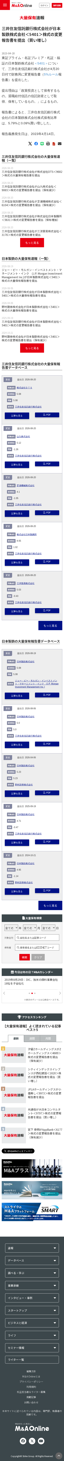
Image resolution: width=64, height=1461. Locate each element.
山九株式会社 (23, 436)
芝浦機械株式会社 (25, 485)
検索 (24, 957)
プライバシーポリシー (31, 1381)
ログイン (44, 5)
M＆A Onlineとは (31, 1376)
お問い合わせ (31, 1402)
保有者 (7, 947)
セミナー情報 (16, 1348)
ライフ (12, 1335)
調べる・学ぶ (16, 1273)
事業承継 (13, 1286)
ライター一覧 (16, 1359)
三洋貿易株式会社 (25, 583)
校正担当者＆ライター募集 (31, 1392)
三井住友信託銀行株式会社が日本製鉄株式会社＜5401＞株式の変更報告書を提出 (32, 323)
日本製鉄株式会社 (25, 661)
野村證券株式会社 (24, 785)
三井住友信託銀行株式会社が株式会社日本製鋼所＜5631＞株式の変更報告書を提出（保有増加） (32, 218)
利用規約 (31, 1386)
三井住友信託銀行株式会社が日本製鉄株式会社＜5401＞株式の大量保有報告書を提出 (32, 293)
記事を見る (17, 416)
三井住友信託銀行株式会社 (28, 407)
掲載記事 (31, 1397)
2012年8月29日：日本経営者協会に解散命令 (31, 980)
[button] (29, 993)
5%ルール (51, 74)
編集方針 (31, 1371)
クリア (38, 957)
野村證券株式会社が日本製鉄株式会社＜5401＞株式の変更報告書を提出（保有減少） (31, 338)
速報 (10, 1248)
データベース (16, 1260)
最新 (16, 1038)
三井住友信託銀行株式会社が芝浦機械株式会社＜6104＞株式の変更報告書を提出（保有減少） (32, 203)
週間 (32, 1038)
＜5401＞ (34, 34)
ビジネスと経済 (17, 1323)
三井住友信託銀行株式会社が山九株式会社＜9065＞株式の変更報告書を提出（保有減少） (29, 188)
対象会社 (8, 937)
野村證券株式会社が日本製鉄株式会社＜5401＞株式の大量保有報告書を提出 (31, 308)
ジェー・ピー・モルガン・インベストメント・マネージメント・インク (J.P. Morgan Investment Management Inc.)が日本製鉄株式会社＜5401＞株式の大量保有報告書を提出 (32, 275)
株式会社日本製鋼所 (27, 534)
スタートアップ (17, 1310)
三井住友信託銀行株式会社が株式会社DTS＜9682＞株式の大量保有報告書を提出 (32, 173)
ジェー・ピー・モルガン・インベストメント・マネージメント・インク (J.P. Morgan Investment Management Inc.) (37, 684)
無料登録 (57, 5)
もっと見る (32, 243)
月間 (48, 1038)
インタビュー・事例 (20, 1298)
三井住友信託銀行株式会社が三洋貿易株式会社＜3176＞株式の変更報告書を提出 (32, 233)
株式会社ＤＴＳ (24, 388)
